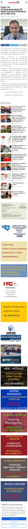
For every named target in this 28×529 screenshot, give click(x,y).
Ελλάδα (3, 145)
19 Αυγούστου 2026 (17, 196)
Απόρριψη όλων (14, 526)
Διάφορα (3, 126)
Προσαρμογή (14, 522)
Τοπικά (3, 154)
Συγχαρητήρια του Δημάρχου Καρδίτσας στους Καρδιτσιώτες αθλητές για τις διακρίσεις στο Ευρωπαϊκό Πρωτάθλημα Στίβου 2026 (19, 166)
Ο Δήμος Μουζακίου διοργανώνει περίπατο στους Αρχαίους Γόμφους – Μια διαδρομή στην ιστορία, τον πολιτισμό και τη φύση (19, 129)
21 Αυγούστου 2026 (17, 113)
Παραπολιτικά (4, 183)
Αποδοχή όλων (14, 518)
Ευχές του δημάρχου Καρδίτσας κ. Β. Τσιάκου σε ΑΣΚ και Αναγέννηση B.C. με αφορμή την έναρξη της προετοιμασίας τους (19, 118)
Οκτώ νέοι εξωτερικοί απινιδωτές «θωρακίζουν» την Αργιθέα (18, 193)
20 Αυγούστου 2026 (17, 161)
